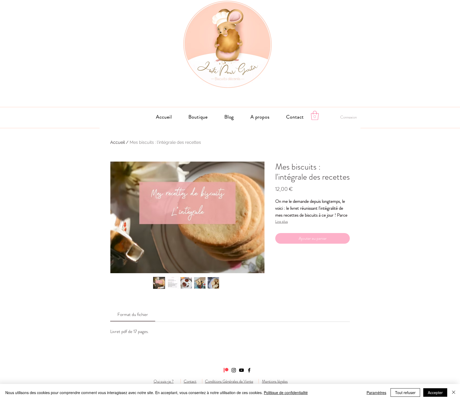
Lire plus (281, 221)
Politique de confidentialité (286, 392)
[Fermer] (453, 392)
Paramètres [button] (376, 392)
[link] (132, 314)
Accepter (435, 392)
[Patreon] (226, 370)
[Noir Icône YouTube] (241, 370)
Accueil (117, 142)
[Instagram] (234, 370)
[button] (260, 117)
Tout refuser (405, 392)
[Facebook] (249, 370)
